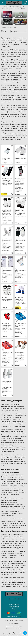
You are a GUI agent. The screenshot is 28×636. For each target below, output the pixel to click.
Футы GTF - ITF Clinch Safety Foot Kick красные (7, 354)
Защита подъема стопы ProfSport (19, 353)
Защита (10, 27)
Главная (3, 27)
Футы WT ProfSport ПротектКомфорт (20, 179)
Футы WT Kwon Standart (6, 158)
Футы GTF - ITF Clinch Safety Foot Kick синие (20, 325)
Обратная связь (9, 620)
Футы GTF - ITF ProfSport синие (19, 298)
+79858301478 (14, 607)
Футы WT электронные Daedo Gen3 (20, 270)
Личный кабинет (18, 620)
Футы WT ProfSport (7, 178)
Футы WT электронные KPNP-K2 (20, 240)
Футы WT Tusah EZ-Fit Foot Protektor (7, 210)
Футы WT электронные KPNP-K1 (7, 240)
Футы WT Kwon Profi (20, 158)
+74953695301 (14, 604)
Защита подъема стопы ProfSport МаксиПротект (6, 383)
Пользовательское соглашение (14, 626)
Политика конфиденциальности (14, 628)
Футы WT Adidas (19, 210)
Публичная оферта (14, 623)
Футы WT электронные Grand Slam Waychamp (7, 299)
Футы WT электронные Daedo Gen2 (7, 270)
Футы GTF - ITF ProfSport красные (6, 324)
